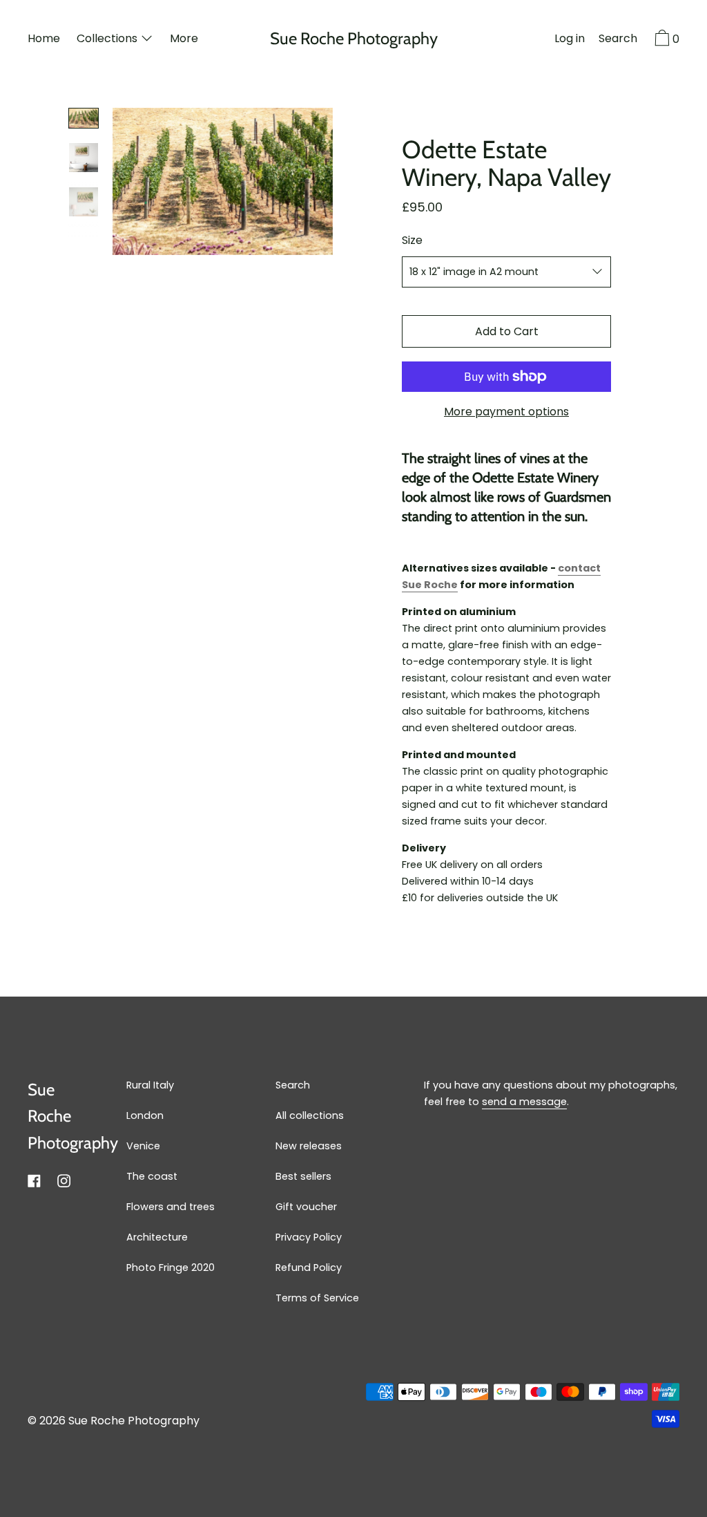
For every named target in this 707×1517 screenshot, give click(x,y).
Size (412, 240)
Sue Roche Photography (354, 38)
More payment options (506, 412)
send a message (524, 1102)
